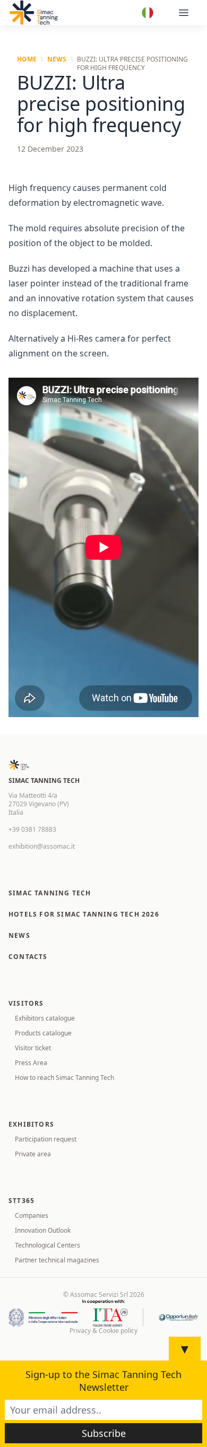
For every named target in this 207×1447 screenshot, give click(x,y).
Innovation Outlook (43, 1230)
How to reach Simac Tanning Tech (64, 1077)
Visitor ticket (33, 1047)
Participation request (45, 1139)
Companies (31, 1215)
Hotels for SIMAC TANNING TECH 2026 (83, 914)
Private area (33, 1153)
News (56, 59)
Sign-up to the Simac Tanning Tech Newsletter (103, 1380)
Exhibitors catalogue (45, 1018)
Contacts (28, 956)
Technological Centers (47, 1245)
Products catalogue (43, 1033)
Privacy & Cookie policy (103, 1331)
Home (27, 59)
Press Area (31, 1062)
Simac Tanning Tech (49, 892)
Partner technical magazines (57, 1260)
